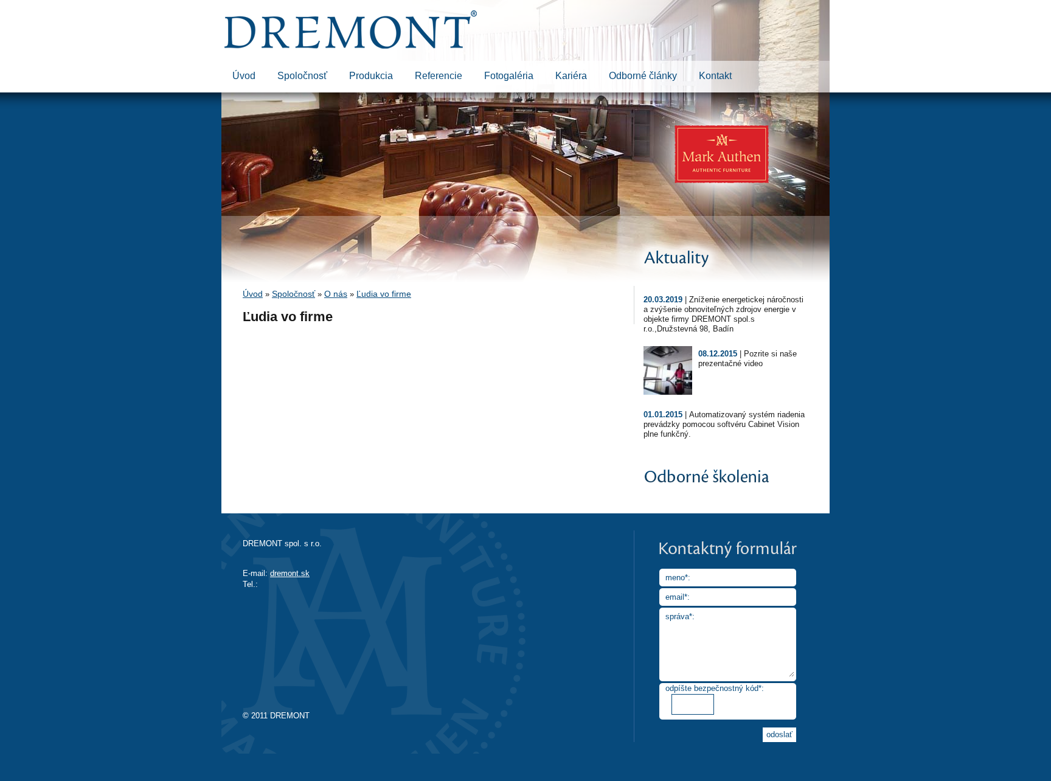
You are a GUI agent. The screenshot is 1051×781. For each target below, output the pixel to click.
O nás (335, 294)
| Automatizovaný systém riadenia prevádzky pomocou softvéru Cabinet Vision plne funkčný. (724, 424)
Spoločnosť (302, 76)
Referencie (438, 76)
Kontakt (715, 76)
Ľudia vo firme (383, 294)
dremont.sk (290, 573)
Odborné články (643, 76)
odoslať (779, 734)
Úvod (243, 76)
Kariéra (571, 76)
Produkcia (371, 76)
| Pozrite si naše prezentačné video (747, 358)
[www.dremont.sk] (350, 45)
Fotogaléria (508, 76)
